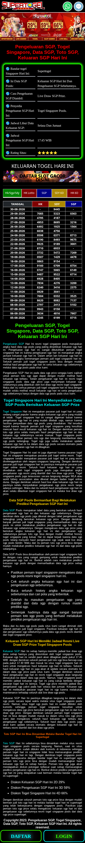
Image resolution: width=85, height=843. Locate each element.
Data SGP (9, 510)
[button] (78, 6)
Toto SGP (9, 743)
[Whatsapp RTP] (67, 9)
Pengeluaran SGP (13, 343)
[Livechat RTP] (78, 9)
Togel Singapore (12, 411)
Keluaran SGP (11, 651)
